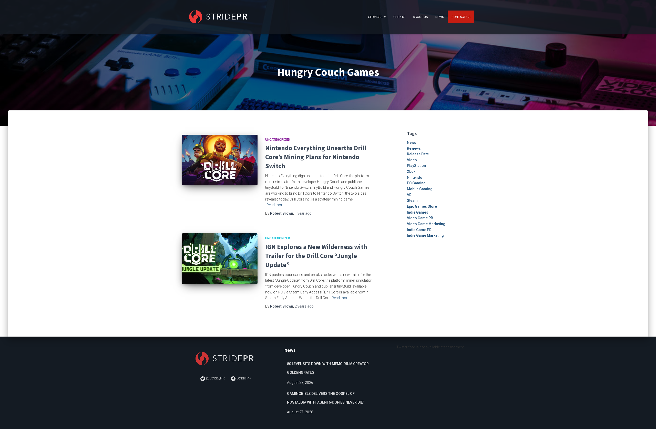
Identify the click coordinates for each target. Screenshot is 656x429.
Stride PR (243, 378)
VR (409, 195)
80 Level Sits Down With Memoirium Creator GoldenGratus (328, 368)
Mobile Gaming (420, 189)
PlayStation (416, 166)
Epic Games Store (422, 206)
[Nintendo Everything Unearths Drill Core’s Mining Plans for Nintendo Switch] (220, 160)
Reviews (414, 148)
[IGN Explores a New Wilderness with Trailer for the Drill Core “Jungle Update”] (220, 258)
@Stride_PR (215, 378)
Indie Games (417, 212)
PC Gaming (416, 183)
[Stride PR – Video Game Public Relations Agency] (219, 17)
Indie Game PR (419, 230)
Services (375, 17)
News (439, 17)
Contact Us (461, 17)
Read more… (276, 205)
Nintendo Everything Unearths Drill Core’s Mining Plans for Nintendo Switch (315, 157)
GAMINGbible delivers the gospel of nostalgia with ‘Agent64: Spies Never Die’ (325, 398)
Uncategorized (277, 139)
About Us (420, 17)
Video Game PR (420, 218)
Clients (399, 17)
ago (303, 213)
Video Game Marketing (426, 224)
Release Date (418, 154)
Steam (412, 200)
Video (412, 160)
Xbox (411, 171)
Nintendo (414, 177)
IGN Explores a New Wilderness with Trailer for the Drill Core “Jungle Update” (316, 256)
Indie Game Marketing (425, 235)
